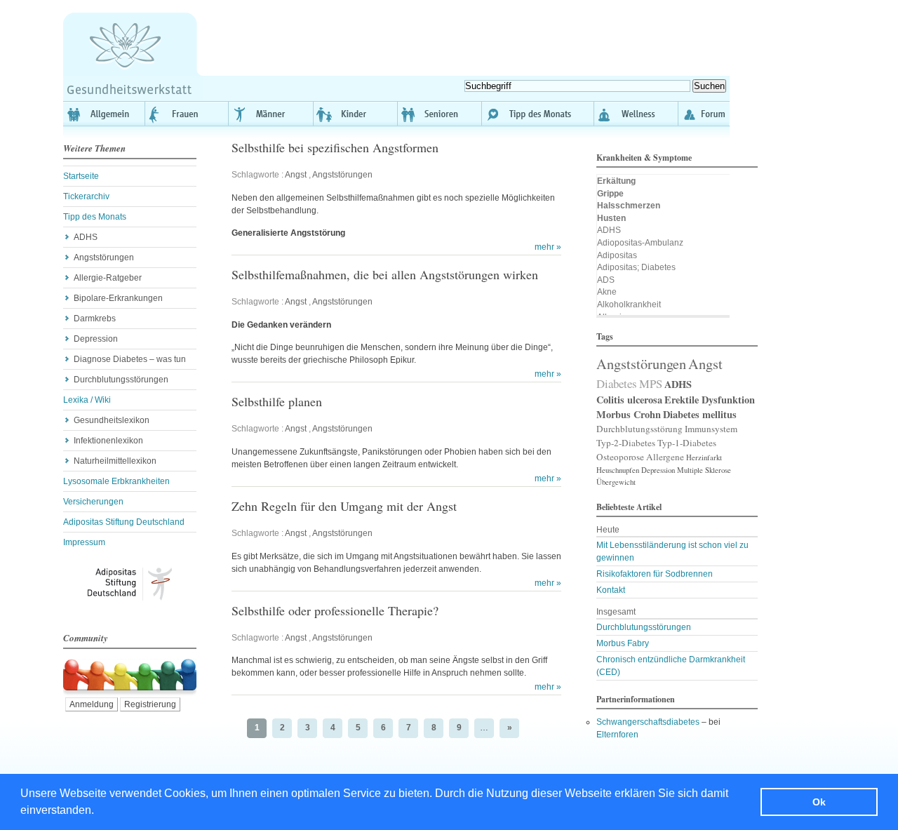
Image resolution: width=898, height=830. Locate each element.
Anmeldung (91, 704)
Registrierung (150, 704)
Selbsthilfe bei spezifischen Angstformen (335, 147)
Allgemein (104, 113)
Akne (607, 292)
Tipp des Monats (538, 113)
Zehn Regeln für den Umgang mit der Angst (344, 505)
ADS (606, 280)
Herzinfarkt (704, 457)
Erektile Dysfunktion (709, 399)
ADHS (86, 237)
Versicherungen (93, 502)
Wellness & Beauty (636, 113)
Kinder (356, 113)
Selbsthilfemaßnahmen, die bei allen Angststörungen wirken (385, 274)
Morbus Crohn (628, 414)
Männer (271, 113)
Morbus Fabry (622, 643)
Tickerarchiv (86, 196)
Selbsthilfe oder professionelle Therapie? (335, 610)
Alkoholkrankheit (629, 304)
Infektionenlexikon (108, 441)
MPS (650, 383)
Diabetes (616, 383)
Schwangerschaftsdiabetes (647, 722)
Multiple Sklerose (704, 470)
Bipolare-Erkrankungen (118, 298)
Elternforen (617, 734)
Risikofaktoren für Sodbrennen (654, 574)
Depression (96, 339)
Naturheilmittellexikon (115, 461)
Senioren (440, 113)
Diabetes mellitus (700, 414)
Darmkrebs (95, 318)
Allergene (665, 456)
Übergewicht (616, 482)
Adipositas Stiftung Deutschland (124, 522)
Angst (296, 175)
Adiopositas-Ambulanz (640, 243)
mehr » (548, 247)
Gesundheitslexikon (111, 420)
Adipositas (617, 255)
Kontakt (610, 590)
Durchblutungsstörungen (121, 379)
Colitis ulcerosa (629, 399)
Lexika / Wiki (87, 400)
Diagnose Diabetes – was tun (130, 359)
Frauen (187, 113)
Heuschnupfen (617, 470)
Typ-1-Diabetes (686, 442)
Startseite (81, 176)
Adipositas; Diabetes (636, 267)
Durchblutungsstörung (639, 428)
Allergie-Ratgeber (108, 278)
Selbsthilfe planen (277, 401)
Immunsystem (711, 428)
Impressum (84, 542)
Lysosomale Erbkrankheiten (116, 481)
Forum (704, 113)
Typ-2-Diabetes (625, 442)
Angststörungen (104, 257)
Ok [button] (819, 802)
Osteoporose (620, 456)
